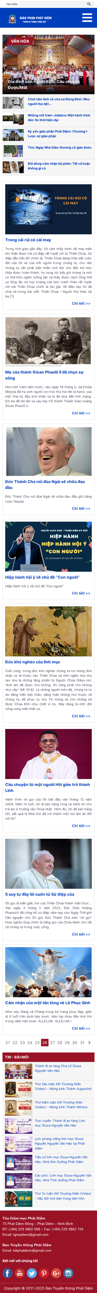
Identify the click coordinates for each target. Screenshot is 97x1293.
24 (29, 1042)
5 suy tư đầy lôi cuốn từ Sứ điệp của (39, 894)
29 (67, 1042)
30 (74, 1042)
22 (14, 1042)
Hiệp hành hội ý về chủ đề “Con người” (42, 577)
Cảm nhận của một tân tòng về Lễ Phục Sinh (47, 1002)
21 (7, 1042)
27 (52, 1042)
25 (37, 1042)
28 (59, 1042)
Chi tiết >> (81, 303)
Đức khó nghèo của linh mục (32, 661)
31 (82, 1042)
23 (22, 1042)
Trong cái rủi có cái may (28, 239)
